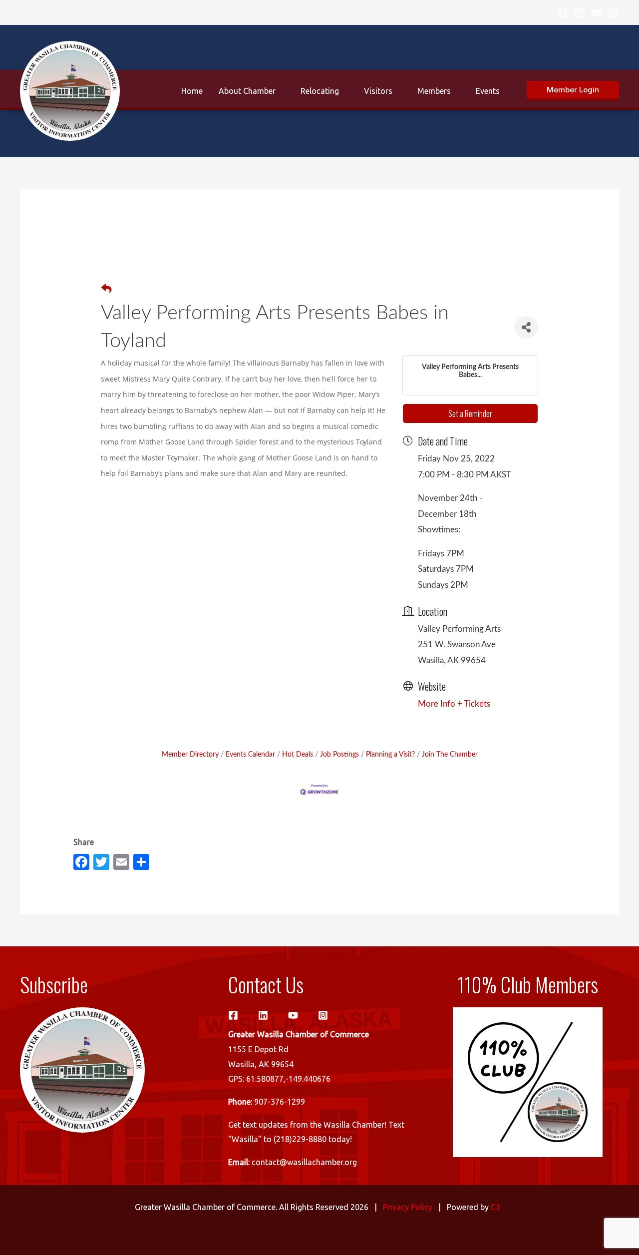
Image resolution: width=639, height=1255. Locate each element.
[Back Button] (106, 289)
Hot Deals (297, 754)
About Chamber (247, 90)
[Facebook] (562, 12)
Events (488, 90)
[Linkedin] (579, 12)
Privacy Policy (407, 1207)
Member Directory (190, 754)
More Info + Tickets (454, 704)
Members (434, 90)
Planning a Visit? (390, 754)
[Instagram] (613, 12)
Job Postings (339, 754)
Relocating (320, 90)
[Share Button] (526, 327)
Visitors (378, 90)
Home (192, 90)
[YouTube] (596, 12)
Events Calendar (250, 754)
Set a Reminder (470, 413)
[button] (573, 91)
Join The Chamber (450, 754)
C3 (495, 1207)
